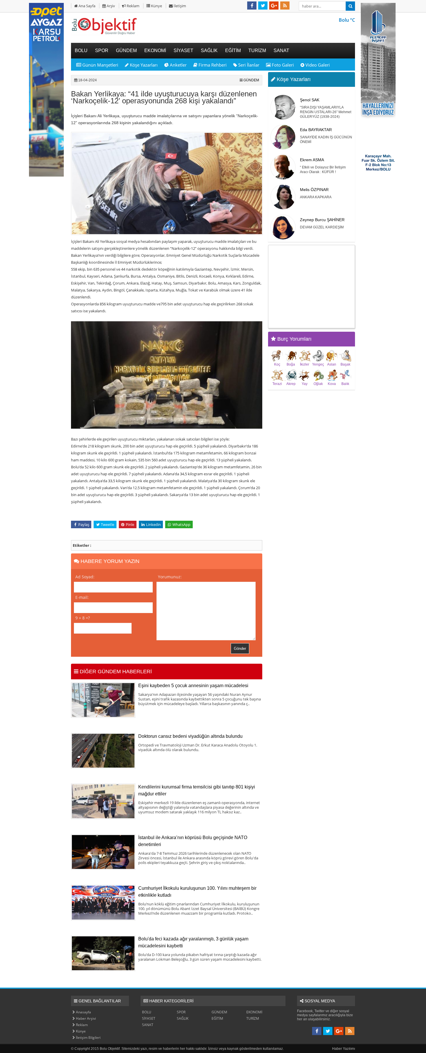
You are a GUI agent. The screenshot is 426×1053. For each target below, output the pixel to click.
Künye (156, 5)
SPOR (181, 1012)
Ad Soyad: (84, 576)
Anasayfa (83, 1012)
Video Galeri (317, 65)
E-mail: (82, 597)
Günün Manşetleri (99, 65)
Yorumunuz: (170, 576)
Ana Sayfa (86, 5)
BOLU (146, 1012)
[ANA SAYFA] (104, 34)
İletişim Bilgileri (88, 1037)
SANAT (147, 1024)
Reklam (132, 5)
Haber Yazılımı (343, 1049)
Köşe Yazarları (143, 65)
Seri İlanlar (248, 65)
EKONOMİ (254, 1012)
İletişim (179, 5)
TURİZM (252, 1018)
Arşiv (110, 5)
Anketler (178, 65)
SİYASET (148, 1018)
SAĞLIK (182, 1018)
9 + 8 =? (82, 618)
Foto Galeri (282, 65)
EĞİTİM (217, 1018)
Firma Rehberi (212, 65)
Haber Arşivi (85, 1018)
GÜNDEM (251, 80)
